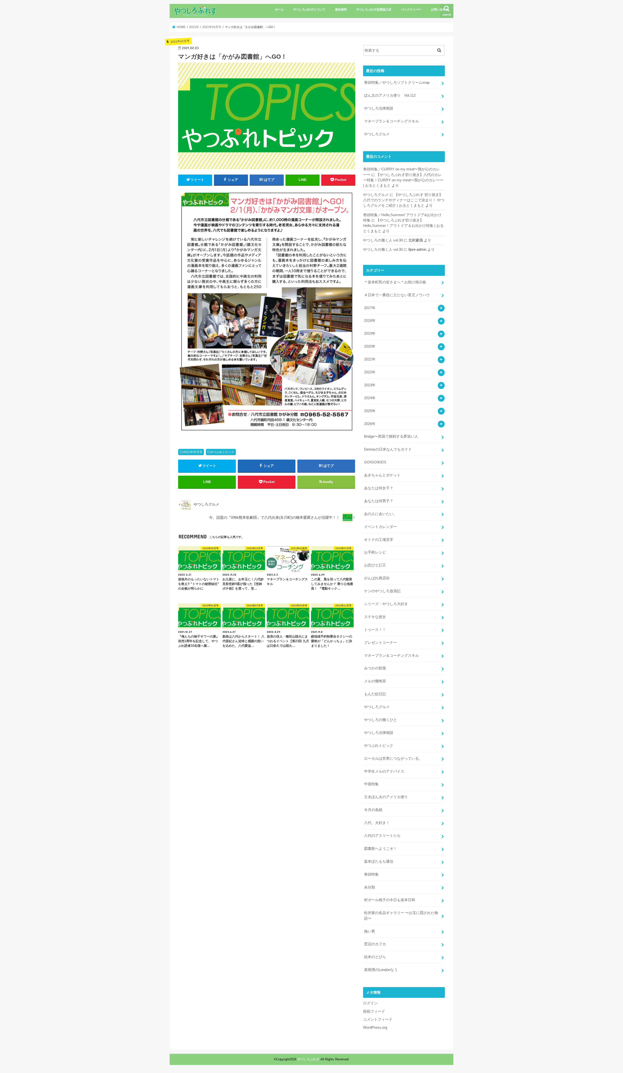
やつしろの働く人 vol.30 (383, 240)
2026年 (370, 424)
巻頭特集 (371, 874)
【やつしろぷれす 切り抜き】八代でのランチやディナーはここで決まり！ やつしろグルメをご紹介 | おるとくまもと (403, 200)
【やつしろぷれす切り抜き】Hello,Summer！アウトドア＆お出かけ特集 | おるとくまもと (403, 225)
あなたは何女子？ (378, 488)
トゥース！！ (375, 630)
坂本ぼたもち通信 (378, 861)
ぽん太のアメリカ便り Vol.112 (390, 95)
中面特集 (371, 784)
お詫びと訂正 (375, 565)
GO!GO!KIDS (375, 462)
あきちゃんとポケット (382, 475)
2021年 (370, 359)
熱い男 (369, 931)
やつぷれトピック (222, 452)
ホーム (279, 9)
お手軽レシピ (375, 552)
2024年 (370, 398)
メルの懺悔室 (375, 681)
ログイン (370, 1003)
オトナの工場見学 (378, 540)
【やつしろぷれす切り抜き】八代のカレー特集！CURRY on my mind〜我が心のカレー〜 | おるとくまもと (403, 180)
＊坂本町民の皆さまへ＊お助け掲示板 (395, 282)
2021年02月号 (192, 452)
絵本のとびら (375, 957)
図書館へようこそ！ (380, 849)
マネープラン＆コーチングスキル (391, 121)
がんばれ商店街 (377, 578)
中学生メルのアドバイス (384, 771)
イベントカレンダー (380, 527)
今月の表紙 (373, 810)
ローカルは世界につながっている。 (393, 758)
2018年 (370, 321)
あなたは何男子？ (378, 501)
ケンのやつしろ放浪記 (382, 591)
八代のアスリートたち (382, 836)
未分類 (369, 887)
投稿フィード (374, 1011)
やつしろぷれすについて (309, 9)
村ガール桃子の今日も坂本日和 (389, 900)
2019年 (370, 333)
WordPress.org (375, 1027)
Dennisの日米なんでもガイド (388, 449)
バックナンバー (411, 9)
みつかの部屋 (375, 668)
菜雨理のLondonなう (381, 970)
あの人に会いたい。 (380, 514)
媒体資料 (341, 9)
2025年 (370, 411)
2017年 (370, 308)
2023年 (370, 385)
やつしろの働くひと (380, 720)
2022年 (370, 372)
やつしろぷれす (308, 1059)
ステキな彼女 (375, 617)
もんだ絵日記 (375, 694)
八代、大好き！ (377, 823)
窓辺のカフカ (375, 944)
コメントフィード (377, 1019)
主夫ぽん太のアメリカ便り (386, 797)
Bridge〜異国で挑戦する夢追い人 (391, 436)
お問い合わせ (440, 9)
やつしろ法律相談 (378, 108)
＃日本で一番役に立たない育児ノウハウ (397, 295)
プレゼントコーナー (380, 643)
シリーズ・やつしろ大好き (386, 604)
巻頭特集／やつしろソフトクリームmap (397, 82)
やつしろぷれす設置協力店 (373, 9)
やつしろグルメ (377, 134)
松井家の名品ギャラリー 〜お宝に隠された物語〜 (401, 915)
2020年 (370, 346)
